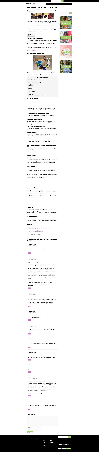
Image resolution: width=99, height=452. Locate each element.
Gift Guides (69, 3)
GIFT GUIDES (44, 445)
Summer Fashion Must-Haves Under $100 (66, 37)
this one (35, 82)
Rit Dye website (34, 50)
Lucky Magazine (35, 21)
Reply (30, 288)
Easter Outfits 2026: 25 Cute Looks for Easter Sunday (65, 67)
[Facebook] (64, 1)
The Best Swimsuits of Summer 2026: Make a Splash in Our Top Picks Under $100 (66, 23)
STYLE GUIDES (44, 437)
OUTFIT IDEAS (44, 438)
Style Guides (48, 3)
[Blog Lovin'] (71, 1)
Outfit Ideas (53, 3)
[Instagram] (68, 1)
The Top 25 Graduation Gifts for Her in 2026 (66, 52)
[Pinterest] (70, 1)
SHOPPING (44, 443)
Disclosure (51, 442)
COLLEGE (44, 442)
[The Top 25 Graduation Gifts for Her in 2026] (66, 57)
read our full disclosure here (30, 11)
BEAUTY (44, 440)
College (61, 3)
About (51, 437)
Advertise (51, 440)
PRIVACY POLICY (32, 439)
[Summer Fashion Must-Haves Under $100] (66, 42)
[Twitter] (66, 1)
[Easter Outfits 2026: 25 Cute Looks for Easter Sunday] (66, 72)
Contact (51, 438)
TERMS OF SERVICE (36, 439)
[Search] (62, 1)
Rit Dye (29, 79)
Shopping (65, 3)
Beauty (57, 3)
